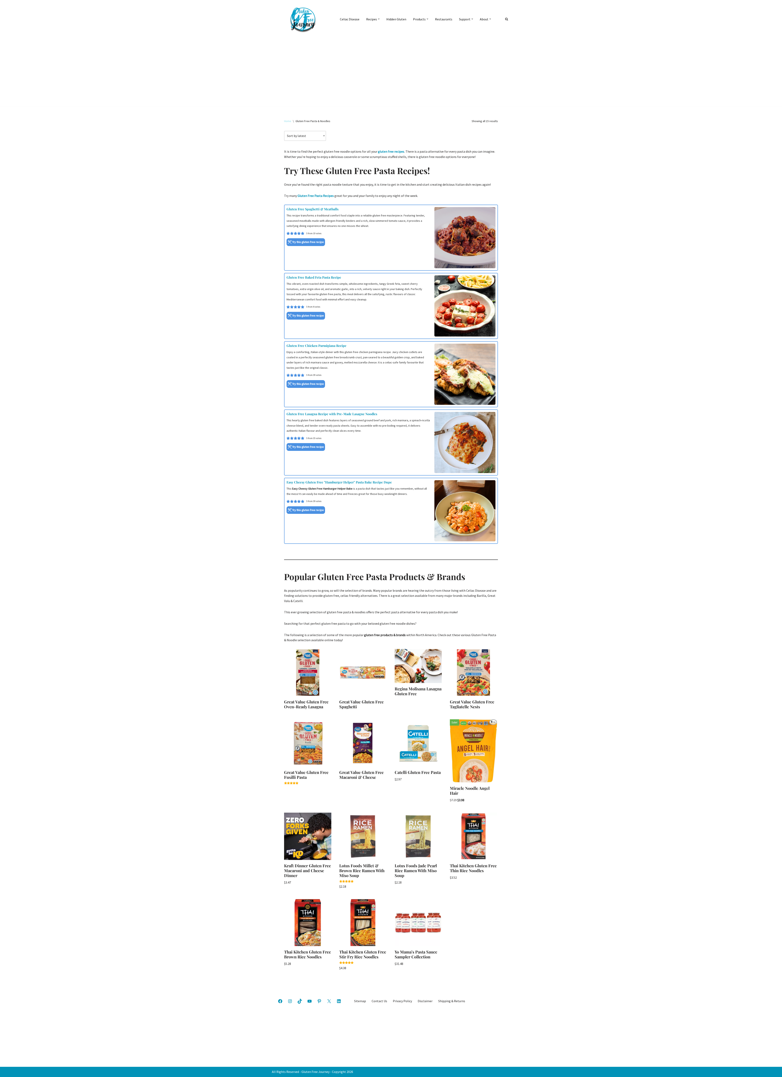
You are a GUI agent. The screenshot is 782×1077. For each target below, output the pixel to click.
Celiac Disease (349, 19)
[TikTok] (299, 1001)
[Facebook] (280, 1001)
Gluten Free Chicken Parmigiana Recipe (316, 345)
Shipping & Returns (451, 1001)
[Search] (506, 19)
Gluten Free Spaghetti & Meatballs (312, 209)
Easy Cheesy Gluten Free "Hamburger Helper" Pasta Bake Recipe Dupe (339, 482)
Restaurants (443, 19)
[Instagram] (290, 1001)
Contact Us (379, 1001)
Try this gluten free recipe (308, 242)
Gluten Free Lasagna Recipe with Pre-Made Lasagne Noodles (332, 414)
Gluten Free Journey (315, 1072)
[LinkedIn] (339, 1001)
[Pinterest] (319, 1001)
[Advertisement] (391, 68)
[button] (379, 19)
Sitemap (360, 1001)
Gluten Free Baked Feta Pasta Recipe (314, 277)
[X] (329, 1001)
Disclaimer (425, 1001)
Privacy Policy (402, 1001)
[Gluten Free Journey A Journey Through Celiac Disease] (302, 19)
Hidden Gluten (396, 19)
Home (287, 121)
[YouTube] (309, 1001)
